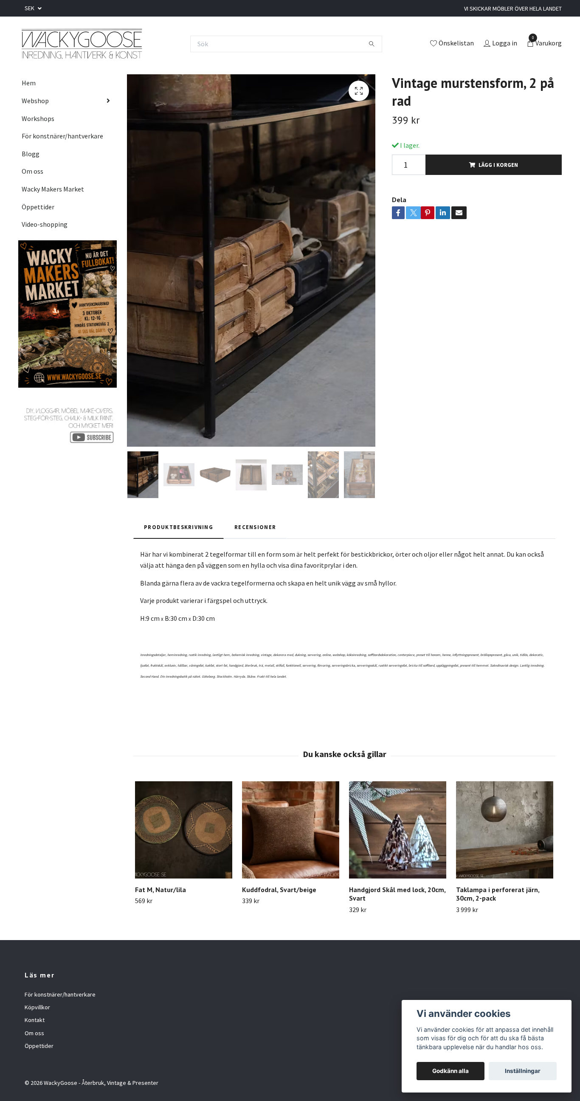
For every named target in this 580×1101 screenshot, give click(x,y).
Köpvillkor (37, 1007)
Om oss (32, 171)
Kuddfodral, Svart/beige (279, 889)
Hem (29, 83)
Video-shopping (45, 224)
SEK (30, 8)
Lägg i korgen (498, 164)
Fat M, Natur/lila (160, 889)
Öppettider (38, 207)
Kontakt (35, 1020)
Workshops (38, 118)
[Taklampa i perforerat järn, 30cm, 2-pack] (504, 830)
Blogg (30, 153)
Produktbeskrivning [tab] (178, 527)
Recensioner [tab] (255, 527)
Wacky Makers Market (53, 189)
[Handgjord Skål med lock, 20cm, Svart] (397, 830)
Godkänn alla (450, 1070)
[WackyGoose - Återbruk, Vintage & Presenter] (81, 44)
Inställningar (523, 1070)
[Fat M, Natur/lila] (183, 830)
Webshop (35, 100)
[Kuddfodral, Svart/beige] (290, 830)
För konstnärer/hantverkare (62, 136)
